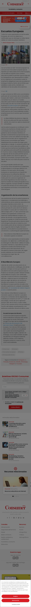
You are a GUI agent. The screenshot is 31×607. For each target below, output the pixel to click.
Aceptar (15, 596)
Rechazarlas (15, 600)
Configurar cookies (16, 604)
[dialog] (15, 593)
